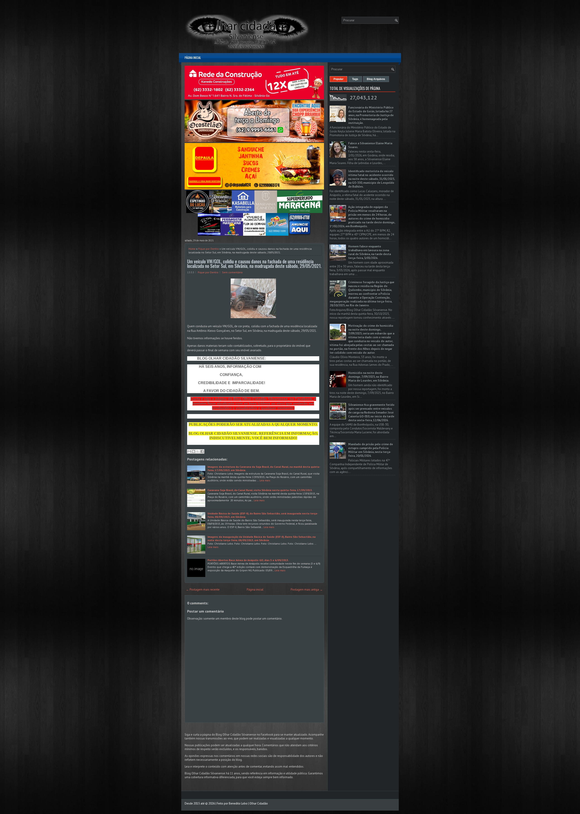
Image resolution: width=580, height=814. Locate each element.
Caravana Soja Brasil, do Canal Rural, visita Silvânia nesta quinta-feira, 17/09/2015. (260, 490)
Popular (338, 79)
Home (192, 248)
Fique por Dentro (208, 248)
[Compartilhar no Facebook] (202, 451)
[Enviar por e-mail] (189, 451)
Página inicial (193, 57)
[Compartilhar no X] (198, 451)
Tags (355, 79)
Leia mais (264, 480)
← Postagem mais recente (203, 589)
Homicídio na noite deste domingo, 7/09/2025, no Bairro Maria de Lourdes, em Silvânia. (368, 377)
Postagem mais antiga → (307, 589)
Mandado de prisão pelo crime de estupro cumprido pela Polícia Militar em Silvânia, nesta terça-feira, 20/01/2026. (370, 450)
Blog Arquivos (376, 79)
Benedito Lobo (238, 803)
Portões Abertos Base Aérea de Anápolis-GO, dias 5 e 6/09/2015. (248, 560)
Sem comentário (232, 272)
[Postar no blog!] (193, 451)
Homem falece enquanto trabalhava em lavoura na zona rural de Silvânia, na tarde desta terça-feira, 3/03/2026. (369, 252)
